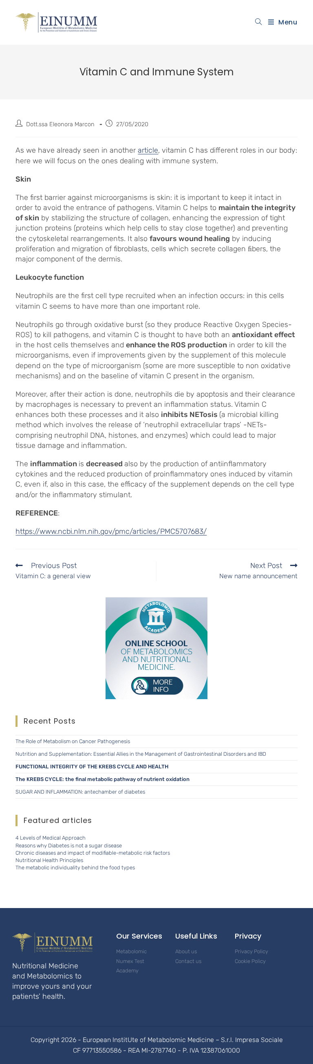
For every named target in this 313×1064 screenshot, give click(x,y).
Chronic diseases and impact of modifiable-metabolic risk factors (92, 853)
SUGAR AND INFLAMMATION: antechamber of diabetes (80, 792)
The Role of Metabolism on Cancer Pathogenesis (72, 741)
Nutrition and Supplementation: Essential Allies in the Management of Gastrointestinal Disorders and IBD (140, 754)
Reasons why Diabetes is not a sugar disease (68, 845)
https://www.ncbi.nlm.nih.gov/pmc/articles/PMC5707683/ (111, 531)
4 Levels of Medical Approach (50, 838)
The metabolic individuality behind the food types (75, 867)
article (148, 150)
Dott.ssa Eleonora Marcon (60, 124)
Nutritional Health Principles (49, 860)
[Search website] (258, 22)
